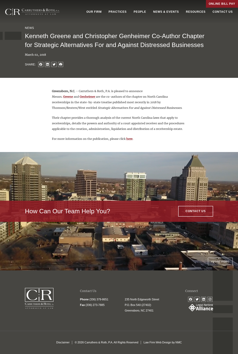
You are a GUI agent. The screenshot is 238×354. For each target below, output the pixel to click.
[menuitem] (94, 12)
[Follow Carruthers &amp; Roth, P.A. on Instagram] (210, 299)
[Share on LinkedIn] (47, 64)
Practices (118, 11)
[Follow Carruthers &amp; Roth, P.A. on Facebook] (190, 299)
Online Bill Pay (222, 3)
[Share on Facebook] (40, 64)
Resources (196, 11)
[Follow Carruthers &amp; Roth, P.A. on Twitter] (197, 299)
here (129, 139)
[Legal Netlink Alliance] (199, 310)
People (140, 11)
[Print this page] (60, 64)
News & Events (166, 11)
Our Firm (94, 11)
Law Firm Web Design (157, 342)
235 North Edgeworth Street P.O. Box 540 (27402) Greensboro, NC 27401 (142, 305)
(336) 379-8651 (98, 299)
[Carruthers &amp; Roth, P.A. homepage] (32, 11)
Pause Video (220, 261)
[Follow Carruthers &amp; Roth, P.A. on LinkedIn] (203, 299)
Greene (68, 96)
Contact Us (223, 11)
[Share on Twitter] (54, 64)
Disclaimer (63, 342)
